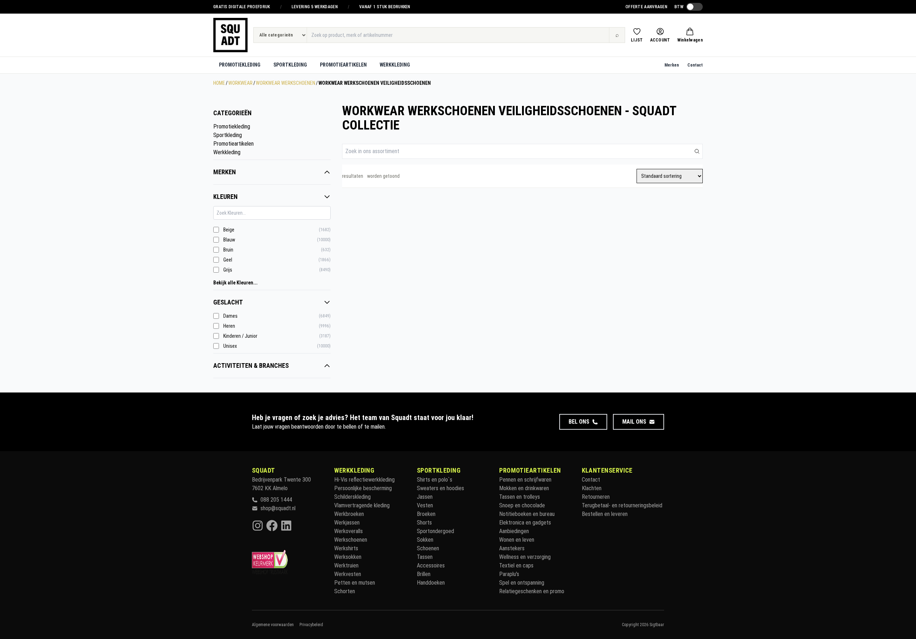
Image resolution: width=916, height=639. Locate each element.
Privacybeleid (311, 624)
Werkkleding (395, 65)
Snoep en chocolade (522, 505)
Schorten (344, 591)
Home (219, 83)
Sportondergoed (435, 531)
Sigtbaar (656, 624)
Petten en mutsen (354, 582)
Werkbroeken (349, 514)
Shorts (424, 522)
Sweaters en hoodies (440, 488)
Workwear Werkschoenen (285, 83)
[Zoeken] (697, 151)
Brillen (423, 574)
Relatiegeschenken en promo (531, 591)
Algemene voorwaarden (273, 624)
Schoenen (428, 548)
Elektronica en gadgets (525, 522)
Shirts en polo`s (434, 479)
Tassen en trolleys (519, 496)
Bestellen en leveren (605, 514)
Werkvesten (347, 574)
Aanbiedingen (514, 531)
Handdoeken (431, 582)
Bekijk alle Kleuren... (235, 283)
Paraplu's (509, 574)
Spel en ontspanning (521, 582)
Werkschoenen (350, 539)
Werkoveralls (348, 531)
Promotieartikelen (343, 65)
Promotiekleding (239, 65)
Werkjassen (347, 522)
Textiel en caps (516, 565)
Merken (671, 65)
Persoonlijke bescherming (363, 488)
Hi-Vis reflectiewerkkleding (364, 479)
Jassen (425, 496)
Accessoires (431, 565)
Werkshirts (346, 548)
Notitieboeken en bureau (527, 514)
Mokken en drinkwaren (524, 488)
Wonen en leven (516, 539)
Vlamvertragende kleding (362, 505)
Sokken (425, 539)
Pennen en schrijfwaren (525, 479)
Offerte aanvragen (646, 6)
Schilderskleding (352, 496)
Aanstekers (512, 548)
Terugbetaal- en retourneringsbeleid (622, 505)
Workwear (240, 83)
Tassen (425, 556)
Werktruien (346, 565)
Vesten (425, 505)
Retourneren (596, 496)
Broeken (426, 514)
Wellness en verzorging (525, 556)
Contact (695, 65)
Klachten (591, 488)
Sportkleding (290, 65)
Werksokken (347, 556)
